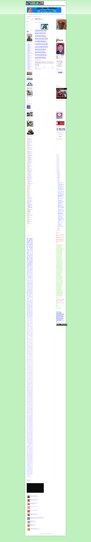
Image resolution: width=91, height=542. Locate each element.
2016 (57, 166)
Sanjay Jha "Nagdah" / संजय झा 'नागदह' (30, 184)
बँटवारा (27, 426)
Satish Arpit (30, 362)
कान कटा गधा (28, 395)
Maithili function (31, 353)
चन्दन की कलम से (29, 271)
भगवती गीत (30, 292)
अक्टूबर (58, 174)
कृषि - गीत (30, 304)
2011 (57, 171)
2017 (57, 165)
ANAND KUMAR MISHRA (30, 139)
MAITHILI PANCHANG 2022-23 (34, 528)
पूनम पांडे (27, 425)
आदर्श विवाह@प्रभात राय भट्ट (61, 210)
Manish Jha (28, 354)
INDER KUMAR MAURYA (30, 158)
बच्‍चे (29, 426)
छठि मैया (28, 291)
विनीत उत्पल (29, 210)
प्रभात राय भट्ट (30, 242)
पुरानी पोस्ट (52, 67)
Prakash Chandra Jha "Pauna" (30, 175)
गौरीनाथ (31, 400)
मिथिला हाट (28, 439)
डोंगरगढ (29, 413)
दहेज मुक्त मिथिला (30, 247)
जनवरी (58, 229)
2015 (57, 167)
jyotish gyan (57, 5)
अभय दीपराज (29, 256)
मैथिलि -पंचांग (31, 5)
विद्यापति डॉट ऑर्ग (61, 315)
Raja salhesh (31, 357)
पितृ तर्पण (27, 424)
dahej (31, 371)
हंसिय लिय (63, 5)
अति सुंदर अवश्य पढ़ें (28, 383)
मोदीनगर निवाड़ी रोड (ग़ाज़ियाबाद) (30, 450)
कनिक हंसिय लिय (30, 283)
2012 (57, 170)
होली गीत (30, 316)
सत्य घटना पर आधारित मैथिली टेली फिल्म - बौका (30, 469)
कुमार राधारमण (29, 202)
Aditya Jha (28, 319)
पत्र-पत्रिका (28, 307)
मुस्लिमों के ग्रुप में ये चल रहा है (29, 441)
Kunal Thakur (30, 330)
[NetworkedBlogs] (60, 71)
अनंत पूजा (32, 383)
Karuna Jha (31, 275)
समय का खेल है (31, 469)
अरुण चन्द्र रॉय (29, 200)
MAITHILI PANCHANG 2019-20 (34, 495)
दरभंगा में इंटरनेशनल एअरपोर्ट (29, 416)
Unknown (29, 186)
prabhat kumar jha (30, 219)
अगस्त (58, 176)
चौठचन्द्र (27, 404)
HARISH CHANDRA (29, 156)
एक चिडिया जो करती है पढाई (61, 191)
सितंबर (58, 175)
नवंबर (58, 173)
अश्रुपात (28, 257)
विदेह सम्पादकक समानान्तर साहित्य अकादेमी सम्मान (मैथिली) (30, 313)
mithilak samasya (30, 266)
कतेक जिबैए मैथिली (31, 392)
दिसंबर (58, 172)
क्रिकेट (29, 398)
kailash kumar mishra (30, 289)
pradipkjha (29, 220)
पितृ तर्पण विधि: (30, 424)
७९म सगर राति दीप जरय (29, 474)
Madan (29, 167)
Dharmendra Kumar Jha (29, 295)
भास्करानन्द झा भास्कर (29, 272)
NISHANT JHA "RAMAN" (30, 171)
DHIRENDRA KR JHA (30, 153)
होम (28, 5)
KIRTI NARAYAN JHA (30, 265)
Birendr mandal (30, 148)
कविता (27, 251)
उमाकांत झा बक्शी (29, 391)
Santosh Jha (29, 297)
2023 (57, 159)
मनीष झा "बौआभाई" (30, 433)
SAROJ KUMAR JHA (30, 180)
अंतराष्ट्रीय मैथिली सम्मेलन (29, 382)
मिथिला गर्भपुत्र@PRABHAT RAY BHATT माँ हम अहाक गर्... (61, 207)
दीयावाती (27, 418)
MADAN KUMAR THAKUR (30, 166)
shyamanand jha (30, 223)
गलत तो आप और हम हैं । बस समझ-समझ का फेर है (30, 399)
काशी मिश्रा (28, 303)
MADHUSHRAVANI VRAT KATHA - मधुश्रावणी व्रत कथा (36, 517)
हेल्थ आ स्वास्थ (28, 473)
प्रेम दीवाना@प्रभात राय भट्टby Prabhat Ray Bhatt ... (61, 190)
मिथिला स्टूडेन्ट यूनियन (31, 438)
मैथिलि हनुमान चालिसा (39, 5)
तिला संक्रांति (31, 415)
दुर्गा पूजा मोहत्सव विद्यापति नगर (30, 419)
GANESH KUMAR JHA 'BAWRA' (30, 155)
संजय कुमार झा (28, 286)
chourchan (32, 288)
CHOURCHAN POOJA (29, 325)
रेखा (28, 208)
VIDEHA (35, 5)
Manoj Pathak (29, 168)
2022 (57, 160)
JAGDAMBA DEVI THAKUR (30, 159)
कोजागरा (27, 398)
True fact (31, 366)
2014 (57, 168)
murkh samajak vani (31, 377)
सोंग (62, 317)
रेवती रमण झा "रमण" (30, 209)
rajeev (28, 222)
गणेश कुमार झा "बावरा (30, 277)
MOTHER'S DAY (28, 351)
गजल (29, 245)
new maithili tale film (29, 378)
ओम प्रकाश (31, 244)
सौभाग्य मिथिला (60, 312)
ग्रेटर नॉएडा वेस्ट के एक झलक (29, 401)
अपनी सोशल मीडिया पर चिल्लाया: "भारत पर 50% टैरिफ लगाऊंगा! (30, 385)
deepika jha (30, 300)
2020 (57, 162)
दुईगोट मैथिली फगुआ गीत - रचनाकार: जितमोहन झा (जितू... (60, 214)
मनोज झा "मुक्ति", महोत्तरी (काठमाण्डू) (30, 207)
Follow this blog (60, 72)
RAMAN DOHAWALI (30, 254)
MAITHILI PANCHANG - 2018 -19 (34, 499)
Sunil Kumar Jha (30, 250)
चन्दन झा (29, 203)
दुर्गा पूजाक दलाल (30, 418)
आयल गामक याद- (59, 225)
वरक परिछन (32, 454)
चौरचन (30, 404)
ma (27, 374)
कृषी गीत (31, 397)
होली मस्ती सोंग (31, 473)
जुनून (31, 306)
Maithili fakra (28, 353)
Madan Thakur (28, 225)
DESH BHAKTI (29, 294)
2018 (57, 164)
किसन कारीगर (31, 395)
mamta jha (30, 374)
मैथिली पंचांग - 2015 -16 (33, 524)
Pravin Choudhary (30, 176)
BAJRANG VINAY (29, 321)
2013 (57, 169)
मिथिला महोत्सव (28, 284)
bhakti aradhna (53, 5)
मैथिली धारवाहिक (28, 448)
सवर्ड (56, 314)
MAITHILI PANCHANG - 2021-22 (34, 506)
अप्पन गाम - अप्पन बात (30, 199)
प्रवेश (26, 5)
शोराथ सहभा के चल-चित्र (29, 466)
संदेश (28, 100)
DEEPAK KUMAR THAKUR (30, 152)
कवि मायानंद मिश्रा (30, 394)
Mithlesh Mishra (30, 169)
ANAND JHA (29, 138)
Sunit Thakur (28, 366)
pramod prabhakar (30, 221)
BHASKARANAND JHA (30, 146)
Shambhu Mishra (28, 363)
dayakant (27, 372)
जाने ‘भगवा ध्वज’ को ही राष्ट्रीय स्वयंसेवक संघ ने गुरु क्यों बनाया (30, 408)
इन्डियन (61, 317)
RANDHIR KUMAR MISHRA (30, 177)
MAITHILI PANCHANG (29, 280)
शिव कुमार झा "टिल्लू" (29, 211)
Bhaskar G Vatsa (30, 147)
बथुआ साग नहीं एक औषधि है (30, 427)
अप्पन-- (60, 5)
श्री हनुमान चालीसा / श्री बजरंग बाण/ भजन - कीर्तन (30, 315)
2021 (57, 161)
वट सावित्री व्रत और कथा (29, 453)
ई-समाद (57, 312)
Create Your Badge (28, 235)
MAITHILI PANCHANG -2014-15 (34, 510)
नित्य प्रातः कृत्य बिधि (29, 421)
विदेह (63, 314)
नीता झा (30, 422)
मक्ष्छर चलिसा (28, 432)
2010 (57, 230)
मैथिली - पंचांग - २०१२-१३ (29, 447)
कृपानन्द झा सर (28, 397)
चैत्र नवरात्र (30, 403)
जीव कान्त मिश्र (31, 410)
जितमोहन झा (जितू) (30, 204)
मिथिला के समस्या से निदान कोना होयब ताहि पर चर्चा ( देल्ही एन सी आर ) (30, 436)
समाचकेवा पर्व (28, 275)
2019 (57, 163)
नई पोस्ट (36, 67)
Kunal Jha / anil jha (30, 287)
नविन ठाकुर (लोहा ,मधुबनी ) (30, 205)
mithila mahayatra (31, 375)
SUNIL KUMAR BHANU (30, 181)
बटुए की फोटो (31, 426)
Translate (39, 16)
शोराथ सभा (31, 465)
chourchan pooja (28, 371)
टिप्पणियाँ (29, 101)
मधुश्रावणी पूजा (28, 309)
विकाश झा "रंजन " (30, 285)
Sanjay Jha (29, 288)
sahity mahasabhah (49, 5)
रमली (27, 451)
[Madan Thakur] (29, 234)
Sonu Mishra (29, 185)
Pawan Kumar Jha (31, 263)
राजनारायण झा (30, 451)
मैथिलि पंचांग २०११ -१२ (30, 445)
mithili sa (27, 377)
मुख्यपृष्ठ (44, 67)
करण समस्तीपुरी (29, 201)
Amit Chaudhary (30, 319)
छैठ (30, 291)
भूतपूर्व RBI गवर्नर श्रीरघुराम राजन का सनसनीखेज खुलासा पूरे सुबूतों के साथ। (30, 431)
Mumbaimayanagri (30, 170)
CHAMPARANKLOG (30, 149)
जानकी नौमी (28, 306)
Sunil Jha (32, 365)
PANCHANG (28, 281)
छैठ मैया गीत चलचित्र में (30, 269)
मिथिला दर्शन (44, 5)
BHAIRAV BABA (28, 322)
